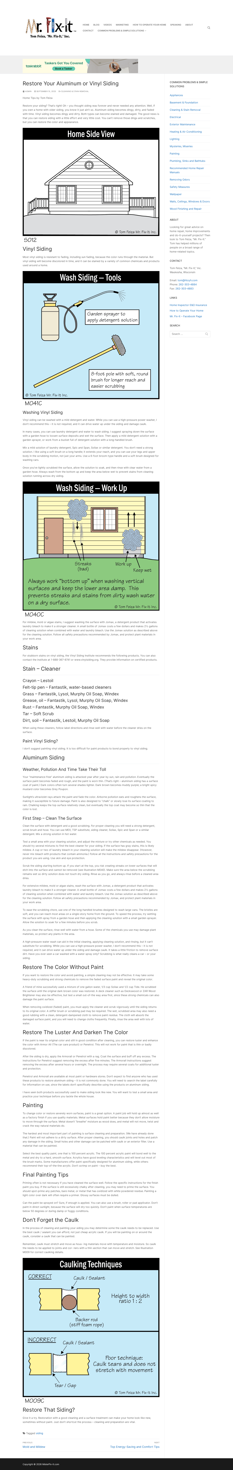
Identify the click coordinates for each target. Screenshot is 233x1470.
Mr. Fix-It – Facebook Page (186, 316)
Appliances (176, 95)
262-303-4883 (184, 288)
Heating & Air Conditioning (186, 131)
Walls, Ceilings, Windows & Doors (190, 201)
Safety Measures (180, 186)
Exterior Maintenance (182, 124)
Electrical (175, 117)
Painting (174, 153)
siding (39, 1433)
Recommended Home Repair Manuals (187, 170)
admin (28, 91)
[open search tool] (208, 27)
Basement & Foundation (184, 102)
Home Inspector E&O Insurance (188, 305)
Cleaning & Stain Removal (75, 91)
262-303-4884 (188, 284)
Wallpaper (176, 194)
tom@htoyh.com (187, 280)
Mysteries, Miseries (181, 146)
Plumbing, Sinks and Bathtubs (187, 160)
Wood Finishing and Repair (186, 208)
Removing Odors (180, 179)
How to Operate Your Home (186, 310)
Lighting (174, 139)
